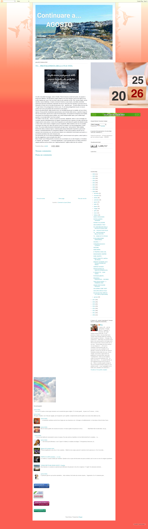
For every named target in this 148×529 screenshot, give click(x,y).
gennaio (96, 297)
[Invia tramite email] (52, 146)
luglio (95, 204)
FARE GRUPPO (97, 256)
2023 (93, 180)
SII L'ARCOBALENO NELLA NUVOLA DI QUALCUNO (100, 227)
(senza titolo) (37, 409)
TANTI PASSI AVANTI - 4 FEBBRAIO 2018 (99, 282)
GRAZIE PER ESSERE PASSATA (99, 286)
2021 (93, 185)
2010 (93, 315)
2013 (93, 308)
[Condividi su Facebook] (57, 146)
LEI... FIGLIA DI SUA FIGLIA (100, 230)
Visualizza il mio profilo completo (99, 369)
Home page (61, 198)
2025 (93, 176)
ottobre (96, 197)
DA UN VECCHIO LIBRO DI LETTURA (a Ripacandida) (100, 293)
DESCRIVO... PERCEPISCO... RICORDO (101, 278)
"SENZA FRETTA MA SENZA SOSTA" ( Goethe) (53, 465)
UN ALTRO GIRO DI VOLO (100, 290)
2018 (93, 191)
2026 (93, 174)
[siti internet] (41, 488)
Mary (101, 325)
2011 (93, 312)
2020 (93, 187)
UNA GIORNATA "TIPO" (99, 224)
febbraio (96, 215)
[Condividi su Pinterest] (59, 146)
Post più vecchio (82, 198)
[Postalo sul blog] (54, 146)
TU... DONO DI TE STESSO (100, 236)
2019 (93, 189)
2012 (93, 310)
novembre (96, 195)
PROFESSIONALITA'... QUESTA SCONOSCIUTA (100, 269)
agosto (96, 202)
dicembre (96, 193)
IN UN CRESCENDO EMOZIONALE (98, 239)
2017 (93, 299)
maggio (96, 208)
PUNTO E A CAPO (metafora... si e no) (50, 457)
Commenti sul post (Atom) (64, 202)
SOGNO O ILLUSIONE (99, 222)
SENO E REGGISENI (98, 217)
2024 (93, 178)
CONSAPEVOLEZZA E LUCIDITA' (99, 244)
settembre (96, 200)
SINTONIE (96, 247)
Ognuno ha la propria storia (47, 448)
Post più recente (41, 198)
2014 (93, 306)
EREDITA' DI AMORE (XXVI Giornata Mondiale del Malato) (100, 263)
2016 (93, 302)
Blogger (80, 517)
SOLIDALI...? (96, 242)
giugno (95, 206)
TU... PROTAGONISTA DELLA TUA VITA (99, 233)
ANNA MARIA (96, 249)
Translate (102, 126)
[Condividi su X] (55, 146)
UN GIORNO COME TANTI (100, 288)
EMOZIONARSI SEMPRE (99, 254)
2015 (93, 304)
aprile (95, 210)
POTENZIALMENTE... (99, 276)
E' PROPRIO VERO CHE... (100, 252)
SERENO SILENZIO (98, 266)
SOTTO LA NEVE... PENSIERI (98, 219)
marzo (95, 213)
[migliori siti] (115, 116)
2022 (93, 182)
